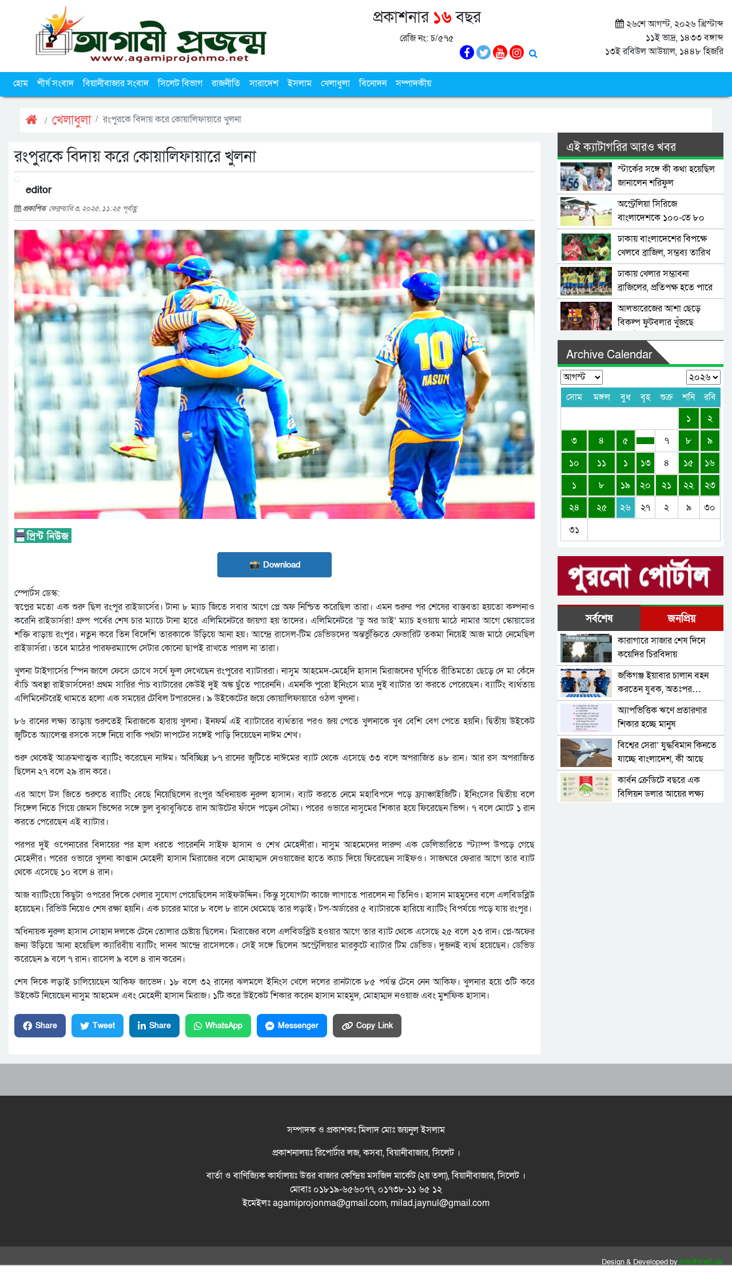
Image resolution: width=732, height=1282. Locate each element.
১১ (601, 463)
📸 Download (274, 564)
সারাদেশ (264, 83)
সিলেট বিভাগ (180, 83)
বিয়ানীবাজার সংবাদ (116, 83)
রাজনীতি (226, 83)
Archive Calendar (609, 355)
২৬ (625, 507)
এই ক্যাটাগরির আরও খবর (621, 147)
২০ (645, 485)
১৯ (625, 485)
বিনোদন (373, 83)
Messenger (298, 1025)
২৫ (601, 507)
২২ (688, 485)
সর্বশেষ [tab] (599, 618)
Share (46, 1025)
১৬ (710, 463)
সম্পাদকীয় (413, 83)
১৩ (645, 463)
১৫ (688, 463)
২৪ (574, 507)
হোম (20, 83)
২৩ (710, 485)
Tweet (104, 1025)
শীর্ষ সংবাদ (55, 83)
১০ (574, 463)
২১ (666, 485)
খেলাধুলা (335, 83)
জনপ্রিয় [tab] (682, 618)
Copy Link (374, 1025)
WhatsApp (223, 1025)
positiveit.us (701, 1262)
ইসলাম (300, 83)
